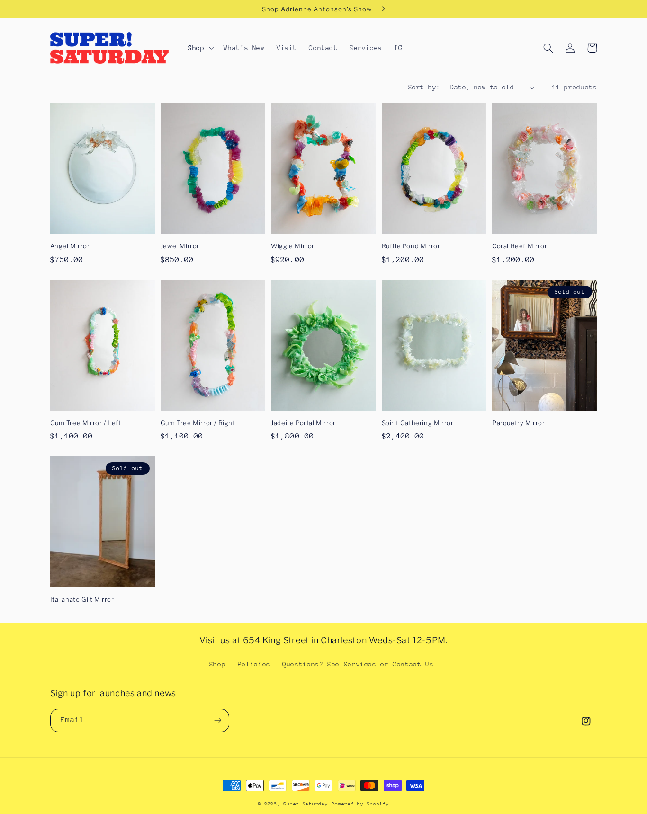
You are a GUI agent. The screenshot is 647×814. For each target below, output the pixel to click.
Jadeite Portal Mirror (303, 423)
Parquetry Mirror (518, 423)
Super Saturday (305, 804)
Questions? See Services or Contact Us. (360, 664)
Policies (254, 664)
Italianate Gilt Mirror (82, 599)
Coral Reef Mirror (519, 246)
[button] (199, 47)
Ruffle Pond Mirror (411, 246)
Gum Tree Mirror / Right (198, 423)
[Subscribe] (217, 720)
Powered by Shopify (360, 804)
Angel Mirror (70, 246)
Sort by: (424, 87)
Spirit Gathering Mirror (418, 423)
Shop (217, 664)
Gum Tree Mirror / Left (85, 423)
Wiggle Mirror (293, 246)
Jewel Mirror (180, 246)
